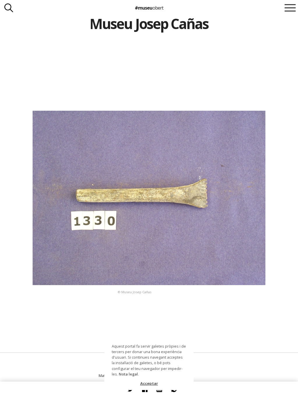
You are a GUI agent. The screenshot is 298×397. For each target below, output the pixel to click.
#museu (149, 8)
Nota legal (128, 374)
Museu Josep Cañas (149, 23)
